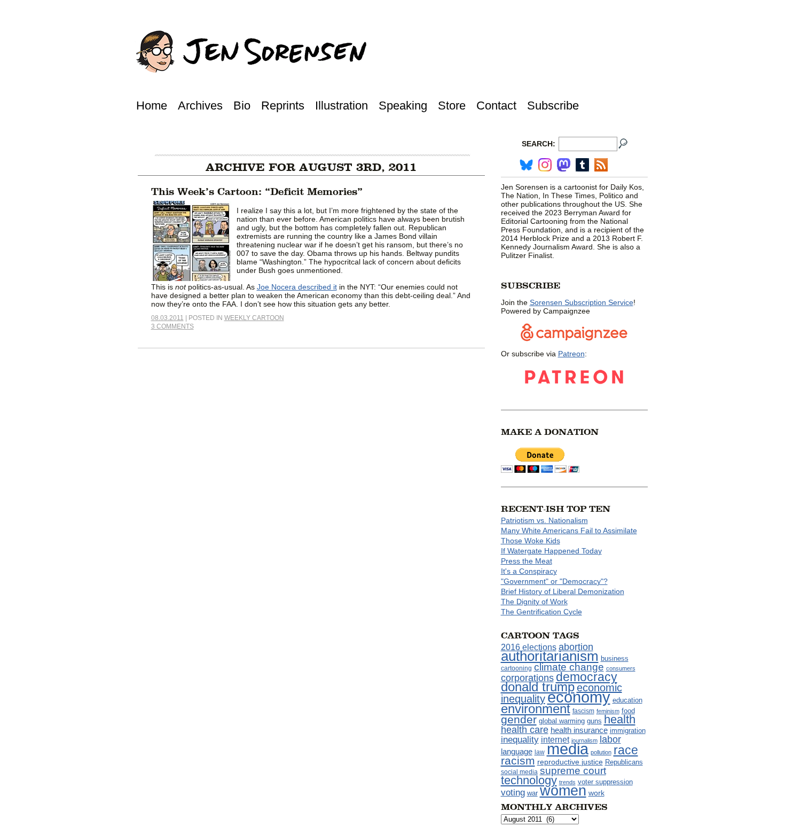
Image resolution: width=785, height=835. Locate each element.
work (596, 793)
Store (452, 105)
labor (610, 739)
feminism (607, 711)
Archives (200, 105)
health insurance (579, 730)
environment (535, 708)
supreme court (573, 770)
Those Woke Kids (530, 540)
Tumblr (582, 164)
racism (518, 760)
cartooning (516, 668)
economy (578, 697)
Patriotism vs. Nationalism (544, 520)
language (516, 751)
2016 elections (528, 647)
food (628, 711)
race (626, 750)
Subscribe (553, 105)
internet (555, 739)
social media (519, 772)
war (532, 793)
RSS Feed (601, 164)
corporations (527, 678)
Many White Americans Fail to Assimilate (569, 530)
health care (524, 729)
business (615, 658)
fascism (583, 711)
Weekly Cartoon (254, 318)
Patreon (571, 353)
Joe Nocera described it (297, 287)
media (567, 749)
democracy (586, 677)
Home (151, 105)
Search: (538, 143)
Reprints (282, 105)
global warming (562, 721)
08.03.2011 (167, 318)
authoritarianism (550, 656)
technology (529, 780)
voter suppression (605, 782)
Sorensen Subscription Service (581, 302)
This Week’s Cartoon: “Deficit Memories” (257, 192)
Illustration (341, 105)
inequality (520, 739)
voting (513, 792)
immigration (628, 731)
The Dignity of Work (534, 601)
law (540, 752)
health (619, 719)
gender (519, 719)
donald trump (538, 687)
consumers (620, 668)
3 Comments (172, 326)
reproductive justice (570, 762)
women (563, 791)
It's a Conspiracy (529, 571)
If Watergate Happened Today (551, 551)
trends (567, 782)
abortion (576, 646)
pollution (601, 752)
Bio (241, 105)
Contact (496, 105)
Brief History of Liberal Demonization (562, 591)
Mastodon (563, 164)
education (627, 700)
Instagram (545, 164)
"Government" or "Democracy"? (554, 581)
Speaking (403, 105)
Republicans (624, 762)
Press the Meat (526, 561)
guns (594, 721)
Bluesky (526, 164)
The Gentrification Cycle (541, 611)
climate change (569, 667)
